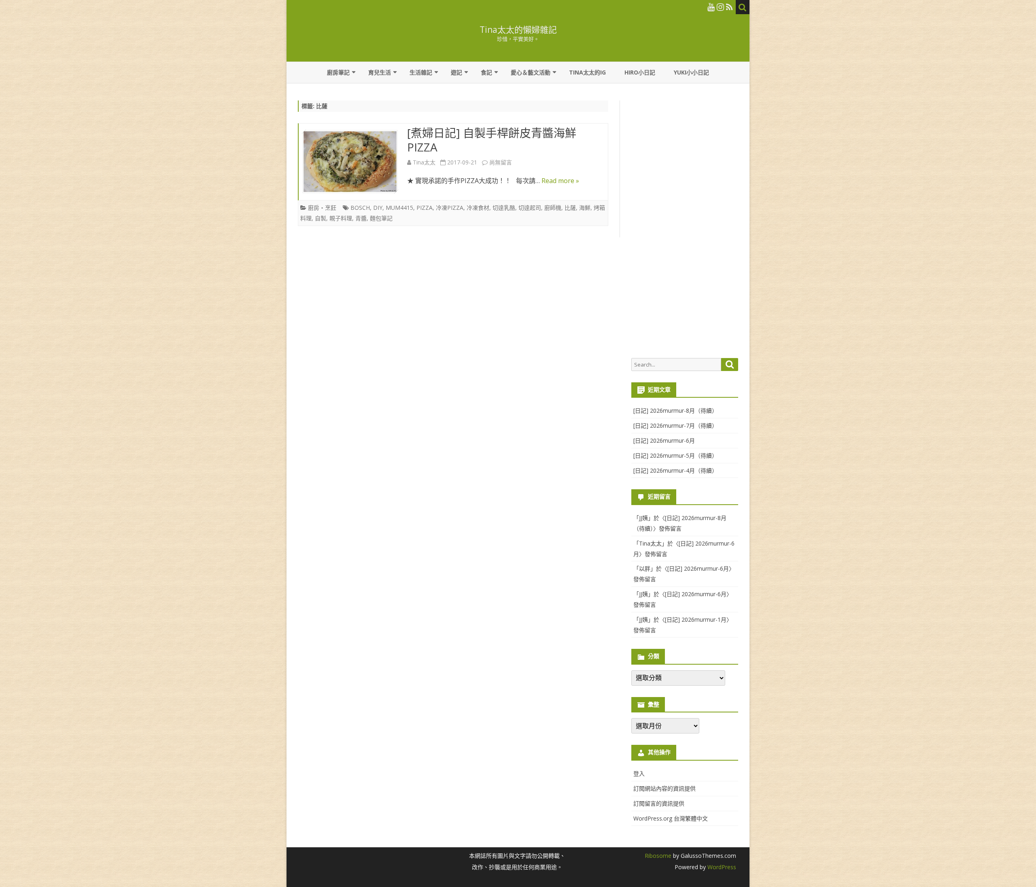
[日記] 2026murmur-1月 (695, 619)
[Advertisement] (684, 225)
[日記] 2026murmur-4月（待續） (675, 470)
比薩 (570, 207)
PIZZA (424, 207)
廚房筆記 (338, 72)
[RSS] (729, 7)
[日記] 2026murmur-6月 (664, 440)
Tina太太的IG (587, 72)
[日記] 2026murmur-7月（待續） (675, 425)
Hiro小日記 (639, 72)
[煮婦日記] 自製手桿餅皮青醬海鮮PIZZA (491, 140)
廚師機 (552, 207)
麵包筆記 (381, 218)
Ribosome (658, 855)
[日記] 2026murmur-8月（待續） (675, 410)
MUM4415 (399, 207)
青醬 (361, 218)
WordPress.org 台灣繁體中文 (670, 818)
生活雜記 (421, 72)
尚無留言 (500, 162)
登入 (639, 773)
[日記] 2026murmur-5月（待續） (675, 455)
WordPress (721, 867)
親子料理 (340, 218)
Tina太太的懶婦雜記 (518, 30)
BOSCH (360, 207)
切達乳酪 (504, 207)
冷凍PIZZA (449, 207)
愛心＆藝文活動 (530, 72)
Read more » (560, 180)
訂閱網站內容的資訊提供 (664, 788)
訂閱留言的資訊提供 (658, 803)
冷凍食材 (478, 207)
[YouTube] (711, 7)
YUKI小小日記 (691, 72)
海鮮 (584, 207)
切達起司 (529, 207)
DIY (377, 207)
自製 (320, 218)
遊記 (456, 72)
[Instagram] (720, 7)
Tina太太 (424, 162)
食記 (486, 72)
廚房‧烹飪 (322, 207)
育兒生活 (379, 72)
